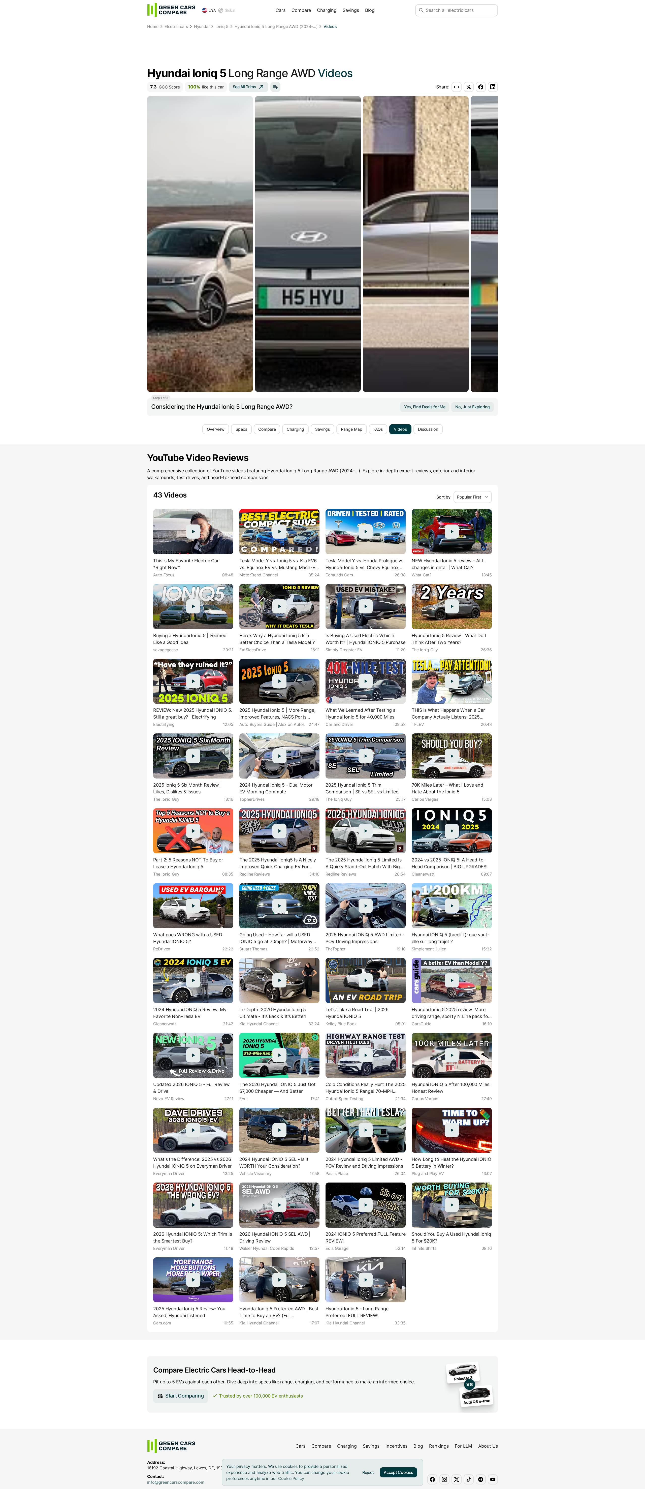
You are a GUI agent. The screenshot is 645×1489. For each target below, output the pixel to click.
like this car (206, 86)
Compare (301, 10)
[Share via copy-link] (457, 87)
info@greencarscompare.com (175, 1482)
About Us (488, 1446)
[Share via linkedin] (493, 87)
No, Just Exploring (472, 406)
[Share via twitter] (469, 87)
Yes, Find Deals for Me (424, 406)
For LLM (463, 1446)
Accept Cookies (398, 1472)
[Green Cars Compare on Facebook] (432, 1479)
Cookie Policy (291, 1478)
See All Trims (244, 86)
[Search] (421, 10)
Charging (326, 10)
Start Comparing (184, 1396)
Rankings (439, 1446)
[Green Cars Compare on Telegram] (481, 1479)
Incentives (396, 1446)
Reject (368, 1472)
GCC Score (165, 86)
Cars (280, 10)
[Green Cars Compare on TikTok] (469, 1479)
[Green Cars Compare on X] (457, 1479)
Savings (351, 10)
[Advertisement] (322, 49)
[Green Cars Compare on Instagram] (444, 1479)
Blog (370, 10)
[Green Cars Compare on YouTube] (493, 1479)
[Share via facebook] (481, 87)
